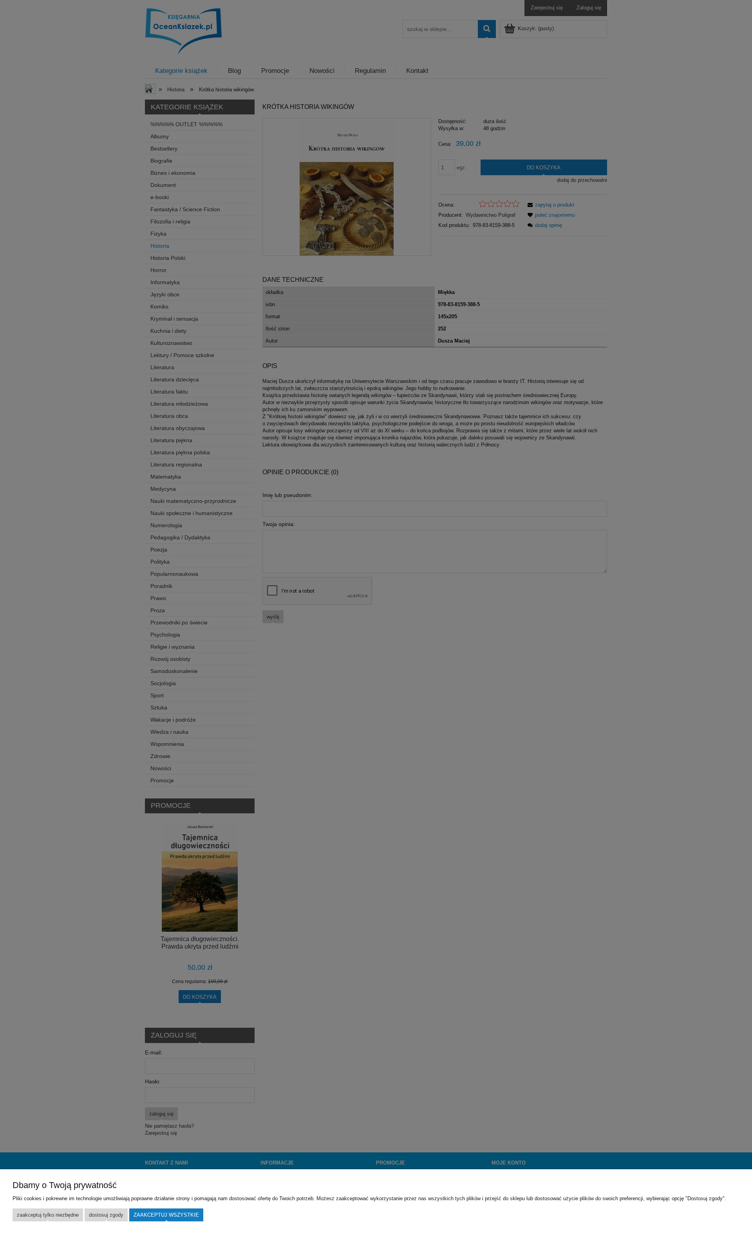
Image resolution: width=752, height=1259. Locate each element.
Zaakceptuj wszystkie (166, 1215)
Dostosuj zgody (106, 1215)
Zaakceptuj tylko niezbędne (48, 1215)
